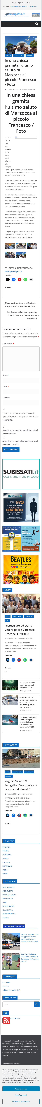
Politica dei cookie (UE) (11, 990)
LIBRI (4, 902)
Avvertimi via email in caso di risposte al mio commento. (20, 432)
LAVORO (5, 858)
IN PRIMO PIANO (18, 55)
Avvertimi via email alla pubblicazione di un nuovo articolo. (20, 443)
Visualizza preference (21, 1101)
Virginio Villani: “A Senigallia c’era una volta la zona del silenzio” (21, 785)
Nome (5, 375)
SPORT (5, 874)
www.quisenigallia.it (28, 89)
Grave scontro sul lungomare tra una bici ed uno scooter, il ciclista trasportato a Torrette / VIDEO (28, 702)
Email (5, 386)
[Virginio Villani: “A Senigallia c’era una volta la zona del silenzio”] (20, 758)
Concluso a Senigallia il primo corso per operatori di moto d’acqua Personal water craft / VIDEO (28, 722)
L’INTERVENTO (29, 772)
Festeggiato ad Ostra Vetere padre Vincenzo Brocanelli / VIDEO (20, 630)
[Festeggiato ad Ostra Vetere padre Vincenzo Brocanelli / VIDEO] (20, 603)
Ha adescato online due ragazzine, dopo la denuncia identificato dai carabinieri (22, 315)
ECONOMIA (6, 855)
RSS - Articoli (15, 1018)
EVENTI (7, 616)
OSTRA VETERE (29, 616)
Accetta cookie (21, 1089)
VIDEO (7, 620)
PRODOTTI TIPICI (8, 914)
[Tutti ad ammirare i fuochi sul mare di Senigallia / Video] (10, 686)
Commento (8, 343)
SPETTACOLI (7, 866)
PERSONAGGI (7, 898)
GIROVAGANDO (8, 887)
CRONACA (8, 55)
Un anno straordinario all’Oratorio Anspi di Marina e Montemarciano (20, 305)
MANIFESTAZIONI (9, 895)
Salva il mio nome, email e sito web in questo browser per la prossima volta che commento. (20, 416)
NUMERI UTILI (7, 910)
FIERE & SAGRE (8, 906)
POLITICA (5, 851)
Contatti (5, 986)
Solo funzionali (21, 1095)
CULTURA (6, 862)
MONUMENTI (7, 891)
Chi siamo (6, 982)
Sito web (6, 397)
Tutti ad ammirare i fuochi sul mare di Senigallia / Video (27, 685)
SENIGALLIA (29, 55)
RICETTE (5, 918)
